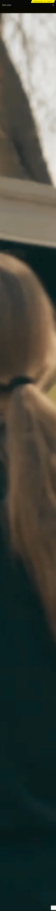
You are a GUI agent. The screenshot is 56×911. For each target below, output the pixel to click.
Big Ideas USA (6, 5)
